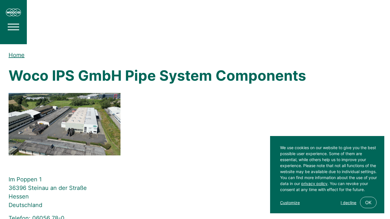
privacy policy (314, 183)
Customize (290, 202)
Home (17, 55)
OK (368, 202)
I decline (348, 202)
